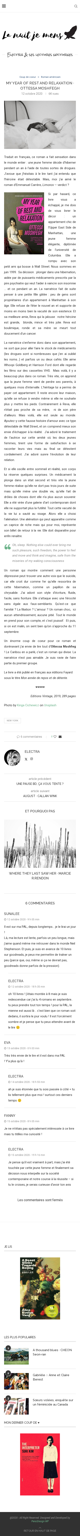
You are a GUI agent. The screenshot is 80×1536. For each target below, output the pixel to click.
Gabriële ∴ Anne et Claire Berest (51, 1373)
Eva (7, 1038)
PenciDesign (38, 1516)
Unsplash (50, 705)
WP (47, 1516)
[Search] (76, 6)
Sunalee (11, 909)
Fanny (9, 1111)
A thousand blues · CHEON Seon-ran (52, 1348)
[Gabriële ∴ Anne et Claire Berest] (16, 1376)
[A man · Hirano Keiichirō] (40, 844)
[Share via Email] (60, 736)
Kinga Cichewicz (28, 705)
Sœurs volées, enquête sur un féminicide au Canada (53, 1398)
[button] (7, 850)
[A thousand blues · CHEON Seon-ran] (16, 1351)
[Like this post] (55, 736)
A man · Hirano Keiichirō (40, 873)
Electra (32, 752)
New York (12, 720)
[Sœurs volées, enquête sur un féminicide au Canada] (16, 1402)
